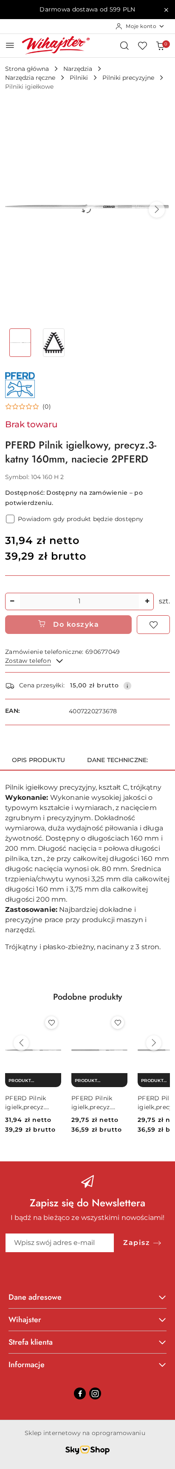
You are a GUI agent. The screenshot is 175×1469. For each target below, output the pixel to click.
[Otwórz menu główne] (10, 45)
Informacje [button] (26, 1364)
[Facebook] (80, 1393)
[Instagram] (95, 1393)
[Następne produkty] (153, 1042)
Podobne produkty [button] (87, 997)
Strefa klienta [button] (30, 1342)
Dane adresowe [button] (35, 1297)
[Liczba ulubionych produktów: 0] (142, 45)
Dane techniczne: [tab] (117, 760)
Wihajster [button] (24, 1319)
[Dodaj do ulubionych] (153, 624)
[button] (157, 210)
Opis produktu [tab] (38, 760)
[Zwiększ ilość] (147, 601)
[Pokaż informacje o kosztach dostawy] (127, 685)
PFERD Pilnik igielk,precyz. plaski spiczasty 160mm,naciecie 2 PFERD (32, 1102)
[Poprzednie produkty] (21, 1042)
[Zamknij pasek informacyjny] (166, 10)
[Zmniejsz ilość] (12, 601)
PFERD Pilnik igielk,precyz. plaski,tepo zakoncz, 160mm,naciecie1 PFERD (97, 1102)
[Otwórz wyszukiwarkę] (124, 45)
